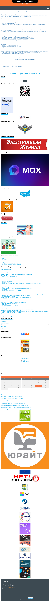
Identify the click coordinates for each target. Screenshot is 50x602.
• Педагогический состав (6, 299)
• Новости (3, 258)
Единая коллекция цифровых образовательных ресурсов (13, 403)
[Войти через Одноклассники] (28, 334)
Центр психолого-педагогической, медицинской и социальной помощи (16, 407)
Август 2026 (25, 376)
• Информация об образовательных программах (11, 290)
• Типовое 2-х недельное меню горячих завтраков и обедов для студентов (16, 288)
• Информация (4, 259)
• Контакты (3, 273)
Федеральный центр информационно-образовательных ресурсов (14, 405)
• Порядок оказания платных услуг (8, 306)
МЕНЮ (2, 8)
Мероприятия (4, 321)
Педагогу (3, 324)
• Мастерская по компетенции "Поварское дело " (11, 264)
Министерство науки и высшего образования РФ (11, 396)
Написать (4, 104)
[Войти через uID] (22, 334)
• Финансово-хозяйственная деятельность (10, 280)
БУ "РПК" (25, 3)
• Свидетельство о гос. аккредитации (9, 279)
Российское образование (6, 400)
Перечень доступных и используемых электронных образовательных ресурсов (17, 409)
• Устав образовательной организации (9, 276)
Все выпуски (25, 353)
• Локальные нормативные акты (8, 281)
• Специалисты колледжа (6, 260)
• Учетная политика (5, 282)
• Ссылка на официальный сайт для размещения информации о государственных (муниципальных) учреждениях (24, 311)
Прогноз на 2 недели (25, 361)
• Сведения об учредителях (7, 272)
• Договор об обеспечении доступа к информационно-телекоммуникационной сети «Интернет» (21, 283)
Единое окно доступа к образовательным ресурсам (12, 401)
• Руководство (4, 298)
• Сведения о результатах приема (8, 291)
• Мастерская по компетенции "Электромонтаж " (11, 263)
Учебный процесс (5, 323)
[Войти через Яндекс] (26, 334)
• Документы (3, 262)
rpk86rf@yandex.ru (11, 587)
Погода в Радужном (25, 358)
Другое (2, 328)
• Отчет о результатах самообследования (10, 285)
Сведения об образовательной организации (25, 74)
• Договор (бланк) (5, 308)
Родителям (3, 326)
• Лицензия (3, 277)
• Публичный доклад (5, 284)
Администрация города (6, 394)
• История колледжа (5, 270)
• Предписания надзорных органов (8, 287)
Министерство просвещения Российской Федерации (12, 398)
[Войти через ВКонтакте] (24, 334)
